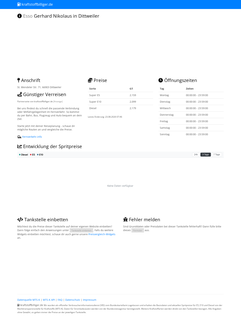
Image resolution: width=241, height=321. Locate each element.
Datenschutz (72, 299)
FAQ (60, 299)
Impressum (89, 299)
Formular (137, 230)
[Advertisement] (120, 266)
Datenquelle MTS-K (28, 299)
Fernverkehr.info (32, 136)
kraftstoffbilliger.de (37, 4)
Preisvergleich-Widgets (101, 234)
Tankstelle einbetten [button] (81, 230)
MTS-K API (49, 299)
